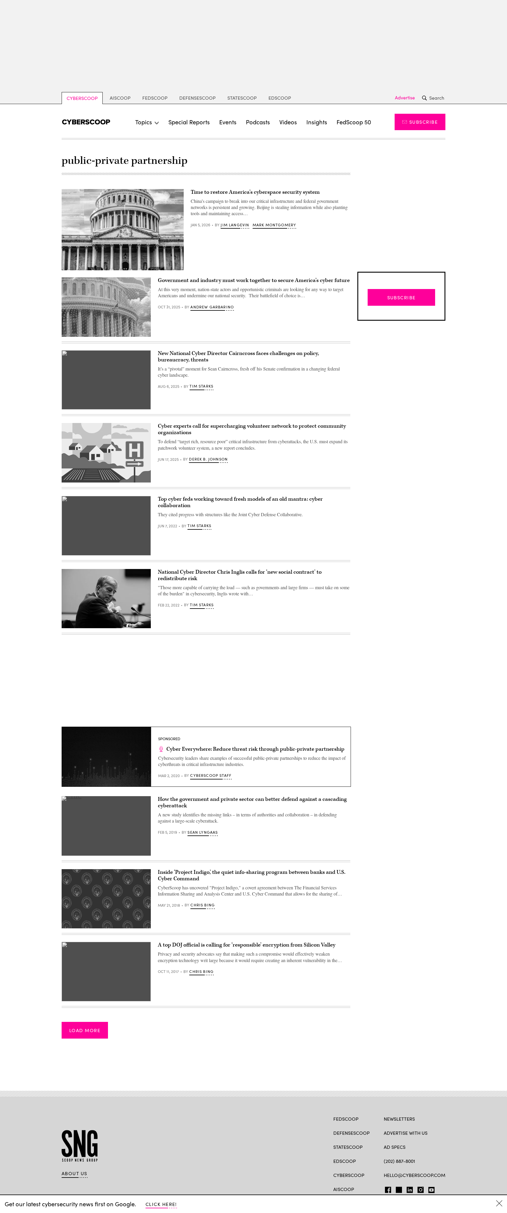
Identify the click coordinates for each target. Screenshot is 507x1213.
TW (398, 1189)
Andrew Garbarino (212, 307)
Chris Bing (202, 905)
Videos (288, 122)
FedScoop (155, 98)
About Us (74, 1173)
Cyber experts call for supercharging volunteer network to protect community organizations (252, 429)
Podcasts (258, 122)
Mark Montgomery (274, 224)
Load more (84, 1030)
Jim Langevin (235, 224)
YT (430, 1189)
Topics (143, 122)
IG (418, 1189)
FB (386, 1189)
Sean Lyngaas (202, 832)
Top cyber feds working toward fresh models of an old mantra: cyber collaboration (240, 502)
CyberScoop (82, 98)
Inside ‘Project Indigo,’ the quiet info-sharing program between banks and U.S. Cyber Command (251, 875)
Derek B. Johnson (208, 459)
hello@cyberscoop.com (414, 1175)
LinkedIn (409, 1189)
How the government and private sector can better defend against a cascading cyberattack (252, 802)
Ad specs (394, 1147)
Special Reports (189, 122)
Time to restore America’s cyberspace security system (255, 192)
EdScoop (279, 98)
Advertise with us (405, 1133)
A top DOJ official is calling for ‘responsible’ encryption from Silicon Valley (246, 945)
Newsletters (399, 1119)
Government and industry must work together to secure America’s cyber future (254, 280)
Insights (316, 122)
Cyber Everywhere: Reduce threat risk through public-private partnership (255, 749)
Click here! (161, 1204)
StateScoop (242, 98)
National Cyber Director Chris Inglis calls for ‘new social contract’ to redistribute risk (240, 575)
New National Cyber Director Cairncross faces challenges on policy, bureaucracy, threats (238, 356)
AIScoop (120, 98)
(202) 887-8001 (399, 1161)
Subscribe (423, 122)
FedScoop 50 (354, 122)
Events (227, 122)
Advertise (405, 98)
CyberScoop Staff (210, 775)
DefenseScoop (197, 98)
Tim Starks (201, 386)
